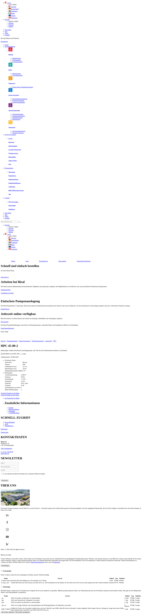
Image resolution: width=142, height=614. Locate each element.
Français (11, 25)
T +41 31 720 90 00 (7, 452)
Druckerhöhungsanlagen (19, 99)
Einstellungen (5, 565)
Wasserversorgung (18, 133)
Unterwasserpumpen (18, 102)
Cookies (3, 551)
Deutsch (11, 23)
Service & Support (10, 134)
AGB (6, 424)
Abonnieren (5, 480)
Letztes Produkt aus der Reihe (10, 395)
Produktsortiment (10, 46)
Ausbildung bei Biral (7, 293)
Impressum (4, 429)
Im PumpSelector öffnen (12, 398)
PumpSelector (5, 309)
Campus (7, 198)
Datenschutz (4, 432)
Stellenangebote (5, 290)
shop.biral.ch (5, 277)
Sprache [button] (7, 19)
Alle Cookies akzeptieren (22, 612)
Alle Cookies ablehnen (8, 612)
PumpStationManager (7, 328)
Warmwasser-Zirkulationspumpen (22, 87)
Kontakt (7, 35)
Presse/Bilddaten (10, 422)
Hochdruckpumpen (18, 100)
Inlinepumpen (16, 58)
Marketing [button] (6, 587)
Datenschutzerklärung (7, 477)
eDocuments (4, 322)
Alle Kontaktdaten (6, 448)
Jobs (6, 31)
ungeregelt (48, 341)
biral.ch (3, 341)
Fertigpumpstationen (18, 116)
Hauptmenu (4, 41)
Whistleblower (9, 426)
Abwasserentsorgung (18, 131)
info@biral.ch (5, 453)
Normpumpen (16, 60)
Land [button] (9, 3)
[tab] (71, 571)
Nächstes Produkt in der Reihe (10, 393)
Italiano (11, 26)
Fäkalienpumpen (17, 117)
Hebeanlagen (16, 119)
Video (6, 33)
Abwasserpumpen (17, 114)
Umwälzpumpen (17, 62)
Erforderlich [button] (7, 571)
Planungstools (9, 168)
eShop (7, 45)
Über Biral (8, 30)
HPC (54, 341)
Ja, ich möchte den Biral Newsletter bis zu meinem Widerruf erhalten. (24, 474)
